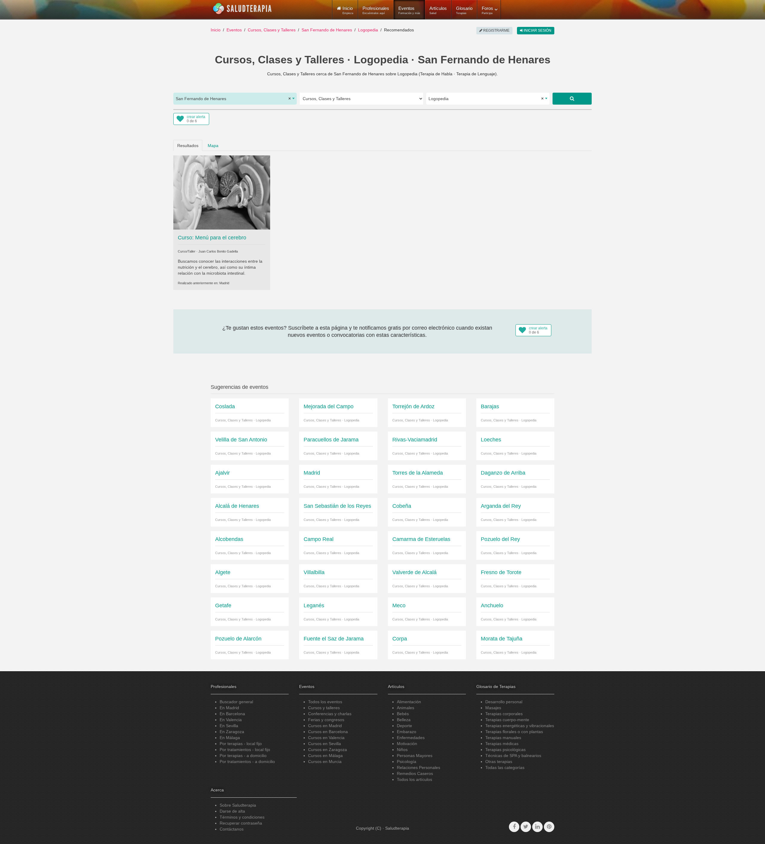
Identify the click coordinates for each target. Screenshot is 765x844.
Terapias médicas (501, 743)
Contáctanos (232, 829)
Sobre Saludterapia (238, 805)
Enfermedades (411, 737)
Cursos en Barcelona (328, 731)
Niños (402, 749)
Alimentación (409, 701)
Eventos (409, 10)
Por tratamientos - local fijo (245, 749)
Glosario (464, 10)
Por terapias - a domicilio (243, 755)
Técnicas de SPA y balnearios (513, 755)
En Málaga (230, 737)
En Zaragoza (232, 731)
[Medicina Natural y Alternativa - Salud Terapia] (242, 8)
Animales (405, 707)
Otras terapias (498, 761)
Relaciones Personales (418, 767)
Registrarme (496, 30)
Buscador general (236, 701)
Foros (487, 10)
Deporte (404, 725)
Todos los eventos (325, 701)
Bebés (403, 713)
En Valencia (231, 719)
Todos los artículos (414, 779)
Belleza (404, 719)
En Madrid (229, 707)
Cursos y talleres (324, 707)
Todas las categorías (504, 767)
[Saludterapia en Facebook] (514, 827)
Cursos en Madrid (325, 725)
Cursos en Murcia (325, 761)
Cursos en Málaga (325, 755)
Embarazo (406, 731)
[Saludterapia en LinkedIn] (537, 827)
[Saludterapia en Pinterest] (549, 827)
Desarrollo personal (503, 701)
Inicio (216, 29)
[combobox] (235, 99)
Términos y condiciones (242, 817)
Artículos (438, 10)
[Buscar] (572, 99)
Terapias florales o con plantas (514, 731)
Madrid (224, 283)
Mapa (213, 145)
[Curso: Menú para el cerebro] (221, 191)
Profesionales (375, 10)
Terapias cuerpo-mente (507, 719)
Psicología (406, 761)
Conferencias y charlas (329, 713)
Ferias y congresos (326, 719)
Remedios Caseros (415, 773)
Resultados (187, 145)
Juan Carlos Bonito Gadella (218, 251)
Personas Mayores (414, 755)
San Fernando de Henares (327, 29)
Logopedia (368, 29)
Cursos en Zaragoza (327, 749)
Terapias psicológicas (505, 749)
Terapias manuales (503, 737)
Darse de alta (232, 811)
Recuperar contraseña (241, 823)
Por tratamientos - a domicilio (247, 761)
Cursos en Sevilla (324, 743)
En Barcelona (232, 713)
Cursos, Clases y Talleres (272, 29)
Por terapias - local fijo (241, 743)
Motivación (407, 743)
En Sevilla (229, 725)
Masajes (493, 707)
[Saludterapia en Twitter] (526, 827)
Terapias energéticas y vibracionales (519, 725)
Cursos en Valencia (326, 737)
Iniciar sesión (537, 30)
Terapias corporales (504, 713)
